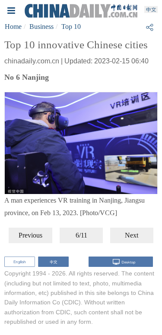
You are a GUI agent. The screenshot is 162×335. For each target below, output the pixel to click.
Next (131, 235)
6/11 (81, 235)
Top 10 (71, 26)
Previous (30, 235)
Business (41, 26)
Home (13, 26)
